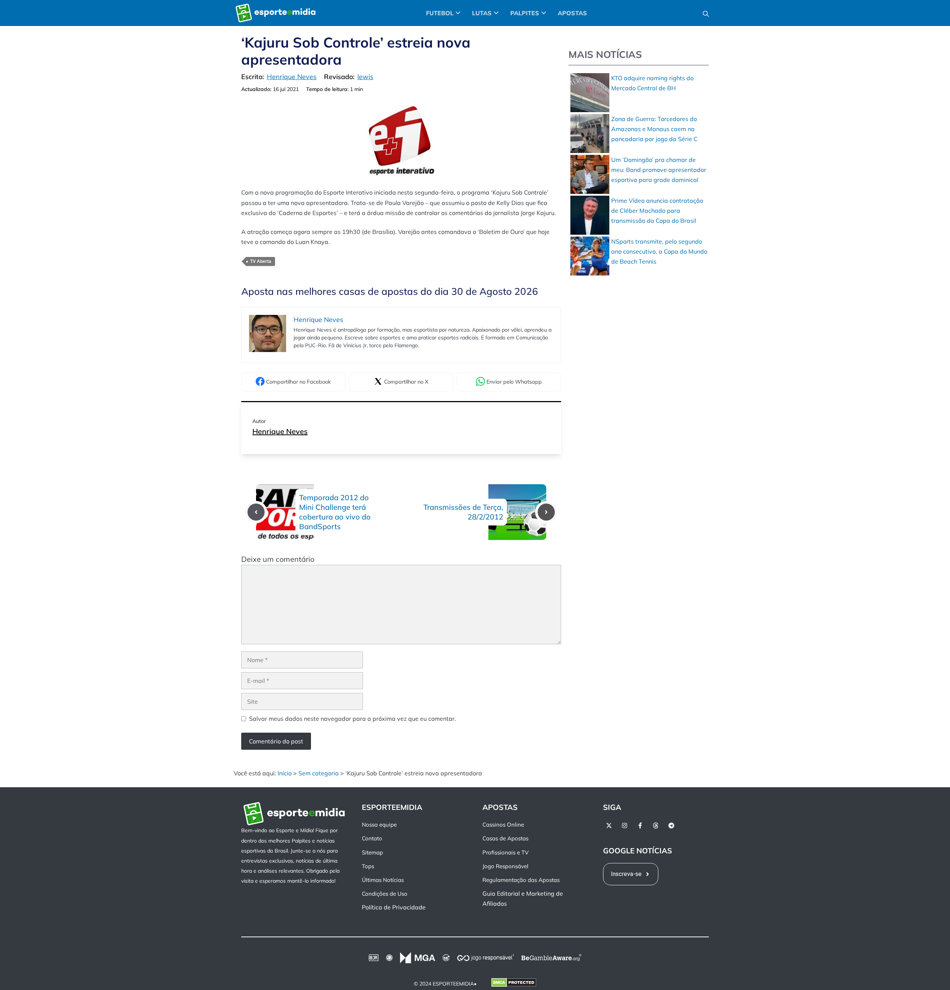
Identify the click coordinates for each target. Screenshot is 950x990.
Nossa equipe (379, 824)
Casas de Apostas (505, 838)
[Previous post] (256, 512)
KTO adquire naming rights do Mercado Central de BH (652, 83)
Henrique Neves (280, 431)
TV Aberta (260, 261)
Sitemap (372, 852)
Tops (368, 866)
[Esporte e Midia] (275, 13)
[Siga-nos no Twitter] (609, 825)
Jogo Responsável (505, 866)
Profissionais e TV (505, 852)
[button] (705, 13)
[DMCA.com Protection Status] (513, 984)
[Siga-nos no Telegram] (671, 825)
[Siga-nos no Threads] (656, 825)
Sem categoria (318, 773)
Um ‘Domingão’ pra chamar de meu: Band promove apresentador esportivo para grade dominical (658, 169)
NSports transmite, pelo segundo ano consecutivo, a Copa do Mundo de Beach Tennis (659, 251)
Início (285, 773)
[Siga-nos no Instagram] (624, 825)
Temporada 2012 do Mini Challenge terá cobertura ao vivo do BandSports (335, 512)
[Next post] (546, 512)
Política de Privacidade (394, 907)
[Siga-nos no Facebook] (640, 825)
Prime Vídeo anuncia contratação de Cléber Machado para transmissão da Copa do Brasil (657, 210)
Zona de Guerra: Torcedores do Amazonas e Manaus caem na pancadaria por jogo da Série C (654, 129)
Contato (372, 838)
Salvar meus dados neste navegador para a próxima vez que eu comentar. (352, 718)
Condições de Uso (384, 893)
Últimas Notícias (383, 879)
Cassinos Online (503, 824)
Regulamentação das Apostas (521, 879)
